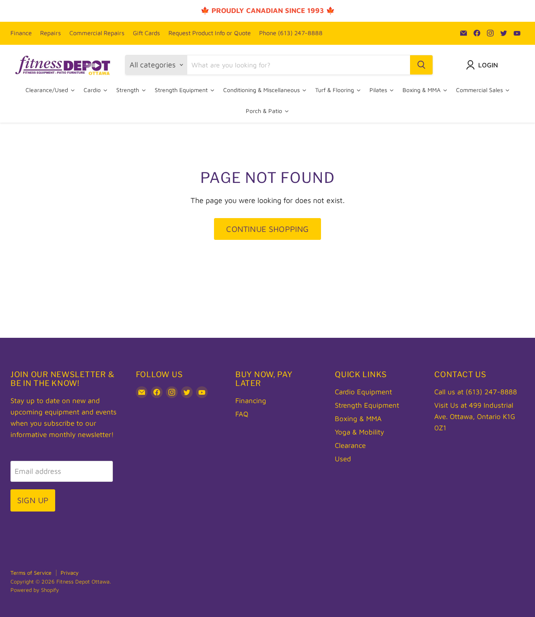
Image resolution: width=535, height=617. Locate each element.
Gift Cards (146, 33)
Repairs (50, 33)
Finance (21, 33)
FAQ (241, 414)
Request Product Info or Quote (209, 33)
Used (343, 459)
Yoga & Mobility (359, 432)
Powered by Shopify (34, 589)
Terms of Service (30, 572)
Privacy (70, 572)
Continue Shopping (267, 229)
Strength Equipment (367, 405)
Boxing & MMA (358, 418)
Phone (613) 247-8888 (291, 33)
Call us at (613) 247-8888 (475, 392)
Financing (250, 400)
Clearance (350, 445)
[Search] (421, 65)
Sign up (32, 500)
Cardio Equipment (363, 392)
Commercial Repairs (97, 33)
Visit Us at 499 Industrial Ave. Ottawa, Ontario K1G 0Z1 (474, 416)
